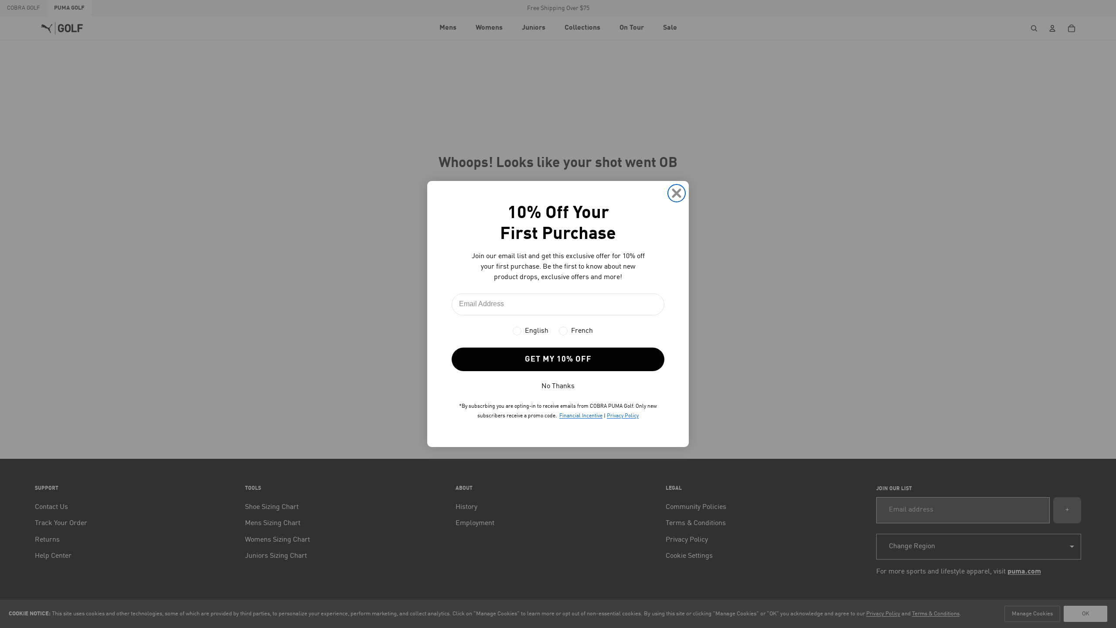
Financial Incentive (580, 416)
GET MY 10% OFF (558, 359)
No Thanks (558, 386)
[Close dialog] (676, 193)
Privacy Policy (623, 416)
